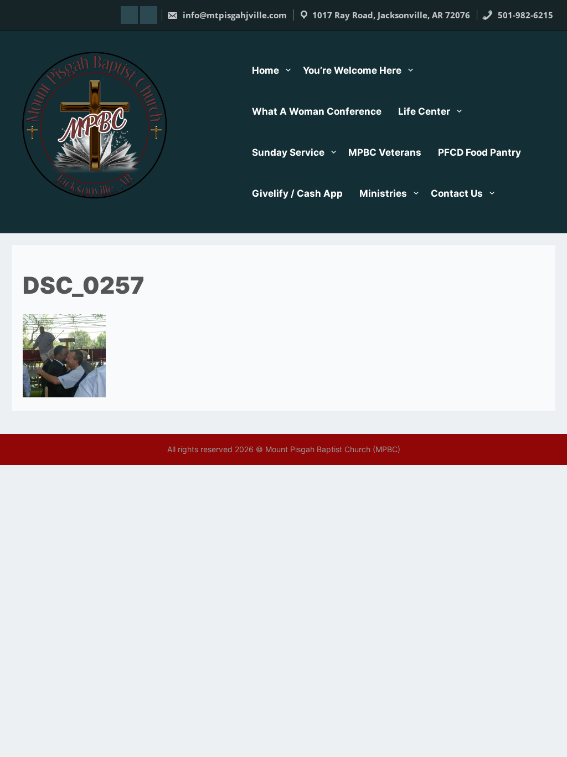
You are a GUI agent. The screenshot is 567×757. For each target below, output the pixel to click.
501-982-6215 (524, 15)
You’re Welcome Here (352, 70)
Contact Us (457, 193)
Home (265, 70)
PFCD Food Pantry (479, 152)
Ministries (383, 193)
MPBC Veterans (384, 152)
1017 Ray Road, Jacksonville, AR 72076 (391, 15)
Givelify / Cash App (297, 193)
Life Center (424, 111)
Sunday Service (288, 152)
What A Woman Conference (317, 111)
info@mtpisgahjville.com (234, 15)
